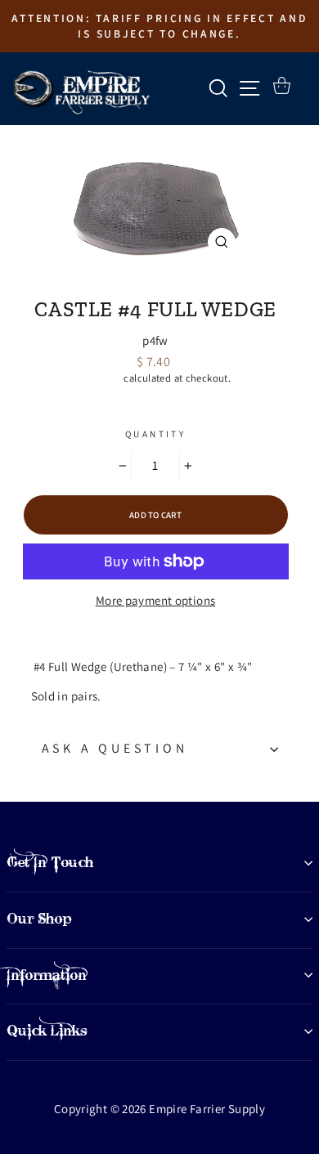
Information (47, 975)
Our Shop (39, 918)
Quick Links (47, 1030)
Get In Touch (50, 862)
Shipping (100, 378)
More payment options (156, 600)
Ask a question (115, 748)
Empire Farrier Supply (156, 282)
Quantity (155, 434)
